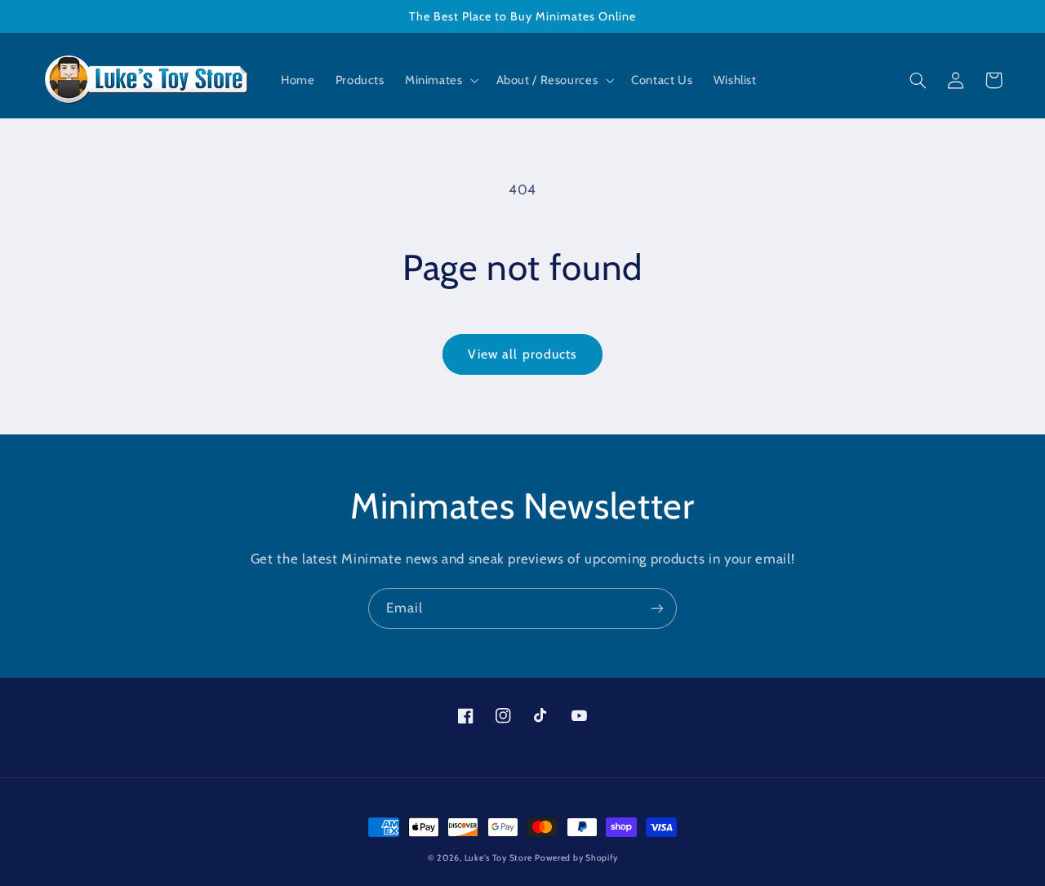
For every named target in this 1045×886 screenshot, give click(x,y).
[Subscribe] (657, 608)
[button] (440, 81)
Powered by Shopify (576, 858)
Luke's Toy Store (498, 858)
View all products (522, 354)
